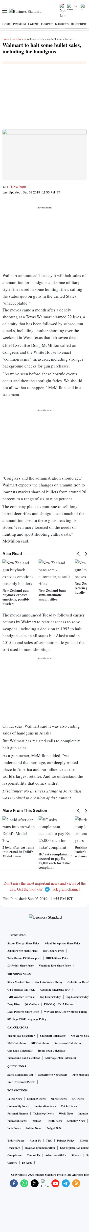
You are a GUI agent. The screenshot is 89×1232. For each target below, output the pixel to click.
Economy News (76, 1121)
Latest (33, 24)
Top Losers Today (50, 997)
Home (6, 24)
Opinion (36, 1121)
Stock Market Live (18, 982)
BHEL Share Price (57, 958)
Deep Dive (13, 1004)
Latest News (14, 1098)
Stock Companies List (20, 1074)
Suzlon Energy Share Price (23, 943)
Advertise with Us (55, 1155)
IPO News (78, 1098)
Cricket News (69, 1106)
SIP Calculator (40, 1043)
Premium (19, 24)
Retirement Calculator (67, 1043)
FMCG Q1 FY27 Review (59, 1004)
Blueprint (79, 24)
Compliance (14, 1155)
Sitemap (76, 1155)
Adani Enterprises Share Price (62, 943)
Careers (12, 1162)
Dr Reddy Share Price (20, 965)
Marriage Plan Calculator (60, 1058)
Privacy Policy (66, 1140)
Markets (61, 24)
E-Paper (47, 24)
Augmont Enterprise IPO (55, 989)
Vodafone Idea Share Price (55, 965)
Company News (36, 1098)
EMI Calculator (16, 1043)
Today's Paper (15, 1140)
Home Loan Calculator (52, 1050)
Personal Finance (17, 1113)
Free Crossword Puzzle (21, 1082)
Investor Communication (40, 1148)
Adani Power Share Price (22, 951)
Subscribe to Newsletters (52, 1074)
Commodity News (17, 1106)
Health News (54, 1121)
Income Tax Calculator (21, 1036)
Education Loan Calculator (23, 1058)
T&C (49, 1140)
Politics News (33, 1128)
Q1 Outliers (32, 1004)
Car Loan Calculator (20, 1050)
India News (18, 39)
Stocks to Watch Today (48, 982)
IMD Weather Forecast (21, 997)
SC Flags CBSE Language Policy (26, 1019)
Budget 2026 (54, 1128)
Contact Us (33, 1155)
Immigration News (45, 1106)
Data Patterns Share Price (23, 1011)
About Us (35, 1140)
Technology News (43, 1113)
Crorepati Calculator (53, 1036)
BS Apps (27, 1162)
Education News (16, 1121)
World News (66, 1113)
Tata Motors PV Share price (24, 958)
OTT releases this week (21, 989)
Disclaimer (13, 1148)
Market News (59, 1098)
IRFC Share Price (53, 951)
